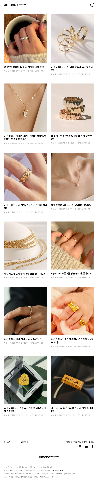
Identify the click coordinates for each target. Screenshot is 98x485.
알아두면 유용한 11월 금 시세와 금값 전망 (24, 66)
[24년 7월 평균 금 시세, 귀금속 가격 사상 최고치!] (25, 177)
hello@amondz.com (67, 473)
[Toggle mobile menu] (92, 5)
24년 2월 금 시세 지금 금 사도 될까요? (22, 338)
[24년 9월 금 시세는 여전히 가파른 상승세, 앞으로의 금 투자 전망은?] (25, 107)
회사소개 (7, 442)
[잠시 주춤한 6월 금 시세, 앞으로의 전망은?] (72, 177)
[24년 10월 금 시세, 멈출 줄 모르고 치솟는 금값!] (72, 38)
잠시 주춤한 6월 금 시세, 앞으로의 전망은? (71, 204)
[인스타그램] (80, 446)
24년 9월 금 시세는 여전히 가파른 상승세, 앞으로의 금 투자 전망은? (25, 137)
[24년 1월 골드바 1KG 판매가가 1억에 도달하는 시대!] (72, 311)
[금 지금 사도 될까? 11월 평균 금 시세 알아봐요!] (72, 380)
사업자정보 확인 (57, 470)
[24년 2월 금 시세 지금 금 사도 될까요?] (25, 311)
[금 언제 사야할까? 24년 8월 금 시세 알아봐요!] (72, 107)
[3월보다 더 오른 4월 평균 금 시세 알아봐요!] (72, 245)
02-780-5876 (19, 473)
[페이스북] (92, 446)
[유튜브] (86, 446)
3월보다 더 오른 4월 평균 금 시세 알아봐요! (71, 273)
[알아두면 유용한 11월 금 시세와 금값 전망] (25, 38)
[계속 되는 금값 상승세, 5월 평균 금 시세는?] (25, 245)
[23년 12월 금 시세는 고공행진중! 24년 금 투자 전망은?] (25, 380)
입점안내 (24, 442)
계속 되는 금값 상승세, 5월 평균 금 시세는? (24, 273)
